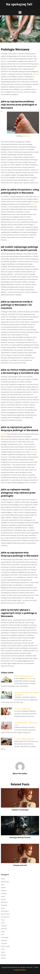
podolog (4, 434)
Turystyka (4, 943)
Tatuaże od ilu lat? (20, 865)
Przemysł (4, 926)
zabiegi (32, 452)
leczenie (36, 74)
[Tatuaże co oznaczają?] (20, 797)
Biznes (3, 879)
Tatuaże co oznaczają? (20, 810)
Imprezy (3, 899)
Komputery (4, 902)
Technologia (4, 937)
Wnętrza (3, 955)
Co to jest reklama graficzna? (24, 739)
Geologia (3, 893)
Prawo (3, 923)
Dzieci (3, 885)
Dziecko (3, 887)
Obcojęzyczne (5, 917)
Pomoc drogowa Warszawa (23, 676)
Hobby (3, 896)
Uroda (3, 949)
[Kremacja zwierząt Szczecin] (20, 825)
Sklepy (3, 931)
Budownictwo (5, 882)
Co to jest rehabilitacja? (22, 709)
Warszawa (26, 136)
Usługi (3, 952)
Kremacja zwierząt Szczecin (20, 837)
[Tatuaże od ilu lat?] (20, 853)
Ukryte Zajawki (5, 946)
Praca (2, 920)
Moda (2, 908)
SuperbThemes (21, 970)
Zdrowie (3, 958)
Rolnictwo (4, 929)
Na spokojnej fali (19, 4)
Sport (2, 934)
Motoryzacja (5, 911)
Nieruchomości (5, 914)
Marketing (4, 905)
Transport (4, 940)
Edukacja (3, 890)
